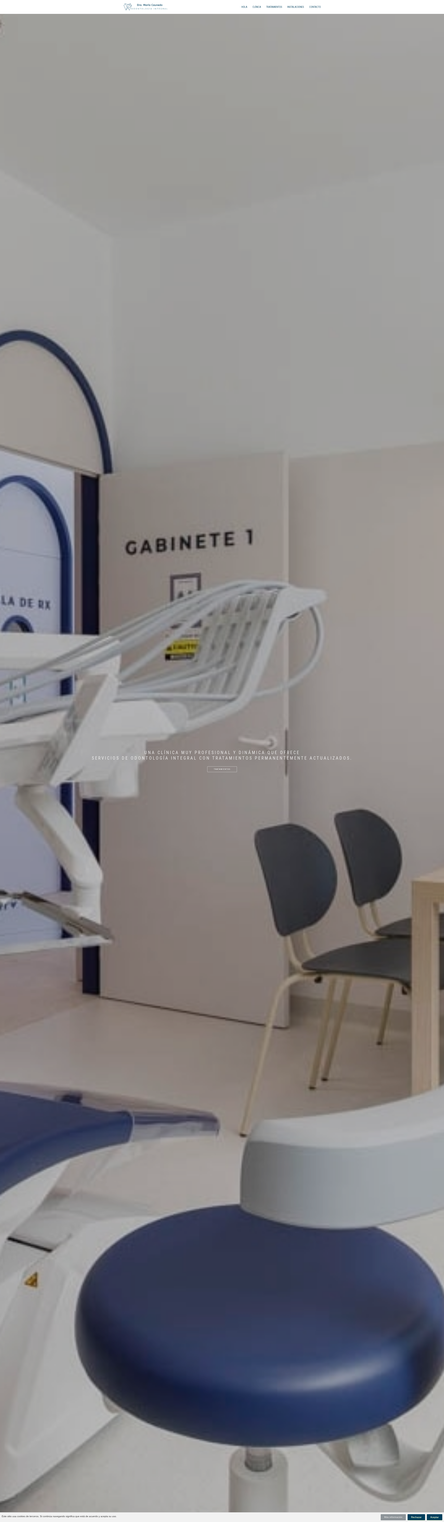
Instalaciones (295, 6)
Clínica (257, 6)
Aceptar (434, 1517)
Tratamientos (274, 6)
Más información (393, 1517)
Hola (244, 6)
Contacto (315, 6)
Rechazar (416, 1517)
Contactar (222, 782)
